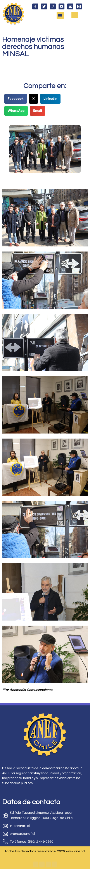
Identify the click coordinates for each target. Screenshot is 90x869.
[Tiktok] (54, 864)
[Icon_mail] (70, 6)
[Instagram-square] (48, 864)
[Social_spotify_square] (79, 6)
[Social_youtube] (61, 6)
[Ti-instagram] (53, 6)
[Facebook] (35, 864)
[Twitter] (42, 864)
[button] (60, 15)
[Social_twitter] (44, 6)
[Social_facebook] (35, 6)
